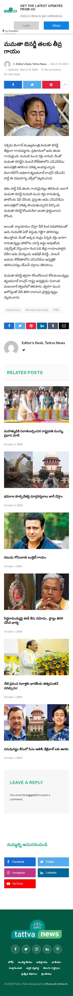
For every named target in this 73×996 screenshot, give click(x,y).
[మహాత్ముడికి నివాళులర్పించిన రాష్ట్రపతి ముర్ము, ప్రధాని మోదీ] (36, 404)
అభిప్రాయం (41, 962)
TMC (56, 309)
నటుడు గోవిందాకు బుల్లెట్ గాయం (25, 557)
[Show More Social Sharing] (65, 85)
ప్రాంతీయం (46, 973)
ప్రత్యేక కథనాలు (29, 973)
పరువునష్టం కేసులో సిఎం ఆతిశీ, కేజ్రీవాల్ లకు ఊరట (36, 749)
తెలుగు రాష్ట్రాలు (51, 968)
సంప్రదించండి (15, 968)
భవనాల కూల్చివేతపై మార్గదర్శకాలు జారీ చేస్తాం (33, 496)
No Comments (53, 69)
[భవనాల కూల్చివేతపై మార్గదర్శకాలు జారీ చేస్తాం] (36, 469)
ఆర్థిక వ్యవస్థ (32, 968)
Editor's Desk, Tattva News (31, 64)
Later (38, 23)
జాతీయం (10, 31)
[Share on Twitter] (32, 85)
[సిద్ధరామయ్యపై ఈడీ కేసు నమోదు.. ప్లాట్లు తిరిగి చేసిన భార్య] (36, 591)
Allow (60, 23)
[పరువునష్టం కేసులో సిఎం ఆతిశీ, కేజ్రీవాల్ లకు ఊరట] (36, 722)
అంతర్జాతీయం (25, 962)
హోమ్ (11, 962)
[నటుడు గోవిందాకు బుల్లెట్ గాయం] (36, 530)
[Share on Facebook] (13, 85)
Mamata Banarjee (37, 309)
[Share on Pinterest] (51, 85)
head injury (13, 309)
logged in (32, 795)
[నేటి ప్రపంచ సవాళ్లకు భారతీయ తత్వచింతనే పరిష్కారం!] (36, 657)
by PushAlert (12, 28)
